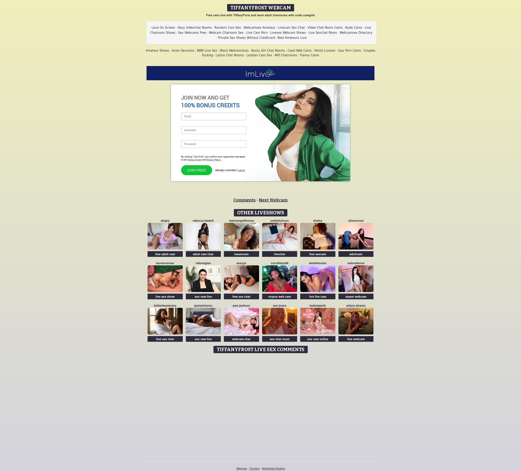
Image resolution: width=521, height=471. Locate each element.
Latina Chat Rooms (230, 55)
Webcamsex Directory (356, 33)
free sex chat (241, 296)
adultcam (355, 254)
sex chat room (279, 339)
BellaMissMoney (165, 305)
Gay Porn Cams (349, 50)
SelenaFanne (355, 263)
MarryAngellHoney (241, 220)
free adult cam (165, 254)
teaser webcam (356, 296)
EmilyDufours (279, 220)
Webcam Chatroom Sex (226, 33)
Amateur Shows (157, 50)
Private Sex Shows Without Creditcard (246, 38)
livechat (279, 254)
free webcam (356, 339)
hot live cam (317, 296)
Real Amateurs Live (292, 38)
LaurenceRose (165, 263)
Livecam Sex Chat (291, 27)
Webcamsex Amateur (259, 27)
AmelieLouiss (317, 263)
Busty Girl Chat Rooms (268, 50)
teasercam (241, 254)
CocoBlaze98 (279, 263)
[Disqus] (260, 406)
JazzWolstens (203, 305)
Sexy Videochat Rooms (195, 27)
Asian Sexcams (183, 50)
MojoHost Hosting (273, 468)
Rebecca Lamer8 (203, 220)
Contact (254, 468)
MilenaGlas (203, 263)
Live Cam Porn (257, 33)
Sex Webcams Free (192, 33)
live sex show (165, 296)
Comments (244, 200)
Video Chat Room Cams (325, 27)
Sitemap (241, 468)
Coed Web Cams (300, 50)
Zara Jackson (241, 305)
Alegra (165, 220)
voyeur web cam (279, 296)
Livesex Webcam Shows (288, 33)
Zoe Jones (279, 305)
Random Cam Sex (228, 27)
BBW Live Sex (207, 50)
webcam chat (241, 339)
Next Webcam (273, 200)
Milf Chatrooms (286, 55)
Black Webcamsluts (234, 50)
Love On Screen (163, 27)
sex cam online (317, 339)
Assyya (241, 263)
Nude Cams (353, 27)
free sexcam (317, 254)
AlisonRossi (356, 220)
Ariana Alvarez (356, 305)
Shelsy (317, 220)
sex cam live (203, 296)
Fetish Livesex (325, 50)
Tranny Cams (309, 55)
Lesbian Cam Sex (259, 55)
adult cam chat (203, 254)
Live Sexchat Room (323, 33)
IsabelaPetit (318, 305)
